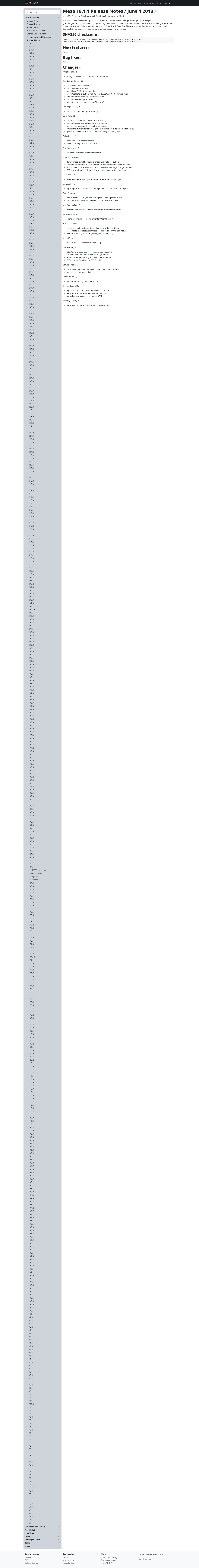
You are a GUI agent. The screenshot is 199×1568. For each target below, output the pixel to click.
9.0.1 (31, 1368)
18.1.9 (31, 831)
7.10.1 (31, 1410)
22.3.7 (31, 394)
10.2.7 (31, 1249)
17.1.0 (31, 1002)
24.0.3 (31, 307)
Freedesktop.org (155, 1554)
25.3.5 (31, 111)
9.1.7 (31, 1336)
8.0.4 (31, 1378)
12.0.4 (31, 1050)
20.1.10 (32, 609)
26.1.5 (31, 59)
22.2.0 (31, 432)
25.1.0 (31, 194)
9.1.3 (31, 1349)
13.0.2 (31, 1044)
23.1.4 (31, 362)
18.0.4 (31, 886)
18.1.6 (31, 847)
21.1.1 (31, 555)
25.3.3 (31, 117)
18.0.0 (31, 905)
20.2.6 (31, 587)
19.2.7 (31, 703)
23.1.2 (31, 368)
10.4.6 (31, 1195)
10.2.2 (31, 1265)
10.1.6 (31, 1275)
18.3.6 (31, 780)
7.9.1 (31, 1420)
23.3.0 (31, 339)
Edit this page (145, 1559)
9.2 (30, 1333)
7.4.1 (31, 1471)
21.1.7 (31, 532)
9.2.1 (31, 1330)
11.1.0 (31, 1098)
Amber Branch (33, 27)
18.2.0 (31, 838)
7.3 (30, 1478)
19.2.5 (31, 709)
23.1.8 (31, 349)
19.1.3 (31, 744)
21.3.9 (31, 455)
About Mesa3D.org (109, 1557)
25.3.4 (31, 114)
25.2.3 (31, 146)
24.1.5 (31, 268)
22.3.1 (31, 413)
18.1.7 (31, 844)
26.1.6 (31, 56)
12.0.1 (31, 1063)
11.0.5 (31, 1108)
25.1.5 (31, 172)
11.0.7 (31, 1101)
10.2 (30, 1272)
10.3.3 (31, 1230)
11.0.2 (31, 1121)
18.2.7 (31, 806)
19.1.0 (31, 760)
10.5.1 (31, 1188)
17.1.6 (31, 976)
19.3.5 (31, 674)
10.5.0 (31, 1192)
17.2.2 (31, 953)
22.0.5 (31, 458)
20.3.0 (31, 600)
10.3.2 (31, 1233)
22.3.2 (31, 410)
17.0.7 (31, 992)
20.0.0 (31, 680)
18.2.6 (31, 815)
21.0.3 (31, 561)
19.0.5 (31, 767)
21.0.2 (31, 564)
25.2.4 (31, 143)
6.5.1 (31, 1510)
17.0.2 (31, 1015)
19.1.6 (31, 735)
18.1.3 (31, 857)
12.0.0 (31, 1066)
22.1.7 (31, 436)
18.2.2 (31, 828)
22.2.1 (31, 429)
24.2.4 (31, 246)
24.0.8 (31, 291)
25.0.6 (31, 191)
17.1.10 (32, 957)
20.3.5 (31, 571)
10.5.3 (31, 1179)
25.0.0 (31, 214)
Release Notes (33, 40)
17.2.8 (31, 928)
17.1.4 (31, 982)
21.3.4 (31, 497)
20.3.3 (31, 580)
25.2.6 (31, 136)
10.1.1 (31, 1291)
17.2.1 (31, 960)
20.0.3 (31, 667)
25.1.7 (31, 165)
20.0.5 (31, 661)
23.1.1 (31, 374)
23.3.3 (31, 329)
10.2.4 (31, 1259)
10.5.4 (31, 1175)
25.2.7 (31, 133)
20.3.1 (31, 590)
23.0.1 (31, 387)
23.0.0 (31, 391)
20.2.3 (31, 603)
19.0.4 (31, 770)
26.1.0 (31, 82)
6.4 (30, 1523)
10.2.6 (31, 1253)
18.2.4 (31, 822)
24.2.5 (31, 243)
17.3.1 (31, 931)
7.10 (30, 1413)
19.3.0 (31, 699)
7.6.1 (31, 1446)
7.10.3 (31, 1404)
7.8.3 (31, 1426)
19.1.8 (31, 722)
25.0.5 (31, 198)
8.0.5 (31, 1375)
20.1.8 (31, 622)
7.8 (30, 1436)
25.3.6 (31, 104)
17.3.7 (31, 908)
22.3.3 (31, 407)
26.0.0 (31, 107)
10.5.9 (31, 1153)
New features (36, 873)
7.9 (30, 1423)
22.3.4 (31, 403)
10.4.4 (31, 1201)
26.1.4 (31, 62)
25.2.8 (31, 124)
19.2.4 (31, 712)
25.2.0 (31, 162)
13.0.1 (31, 1047)
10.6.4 (31, 1143)
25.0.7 (31, 185)
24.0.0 (31, 320)
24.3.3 (31, 220)
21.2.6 (31, 510)
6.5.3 (31, 1504)
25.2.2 (31, 149)
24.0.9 (31, 281)
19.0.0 (31, 789)
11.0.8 (31, 1095)
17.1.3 (31, 986)
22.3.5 (31, 400)
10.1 (30, 1294)
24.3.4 (31, 217)
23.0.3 (31, 381)
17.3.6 (31, 912)
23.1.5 (31, 358)
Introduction (32, 21)
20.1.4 (31, 635)
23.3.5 (31, 323)
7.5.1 (31, 1455)
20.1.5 (31, 632)
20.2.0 (31, 616)
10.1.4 (31, 1282)
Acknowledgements (109, 1560)
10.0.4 (31, 1301)
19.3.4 (31, 683)
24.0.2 (31, 310)
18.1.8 (31, 841)
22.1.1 (31, 461)
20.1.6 (31, 629)
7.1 (30, 1484)
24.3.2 (31, 223)
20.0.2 (31, 670)
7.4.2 (31, 1468)
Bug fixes (34, 876)
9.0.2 (31, 1365)
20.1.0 (31, 651)
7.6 (30, 1449)
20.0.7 (31, 654)
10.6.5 (31, 1140)
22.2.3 (31, 423)
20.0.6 (31, 658)
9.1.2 (31, 1352)
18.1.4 (31, 854)
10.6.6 (31, 1137)
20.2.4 (31, 596)
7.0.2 (31, 1494)
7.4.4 (31, 1462)
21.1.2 (31, 551)
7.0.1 (31, 1497)
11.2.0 (31, 1082)
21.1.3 (31, 548)
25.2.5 (31, 140)
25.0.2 (31, 207)
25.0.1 (31, 210)
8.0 (30, 1391)
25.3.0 (31, 130)
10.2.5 (31, 1256)
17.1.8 (31, 970)
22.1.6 (31, 439)
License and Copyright (36, 34)
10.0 (30, 1314)
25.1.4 (31, 175)
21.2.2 (31, 526)
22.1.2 (31, 452)
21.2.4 (31, 519)
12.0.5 (31, 1040)
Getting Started (151, 3)
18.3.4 (31, 793)
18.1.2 (31, 860)
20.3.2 (31, 584)
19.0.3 (31, 773)
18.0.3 (31, 889)
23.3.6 (31, 313)
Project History (33, 24)
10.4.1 (31, 1214)
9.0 (30, 1372)
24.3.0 (31, 233)
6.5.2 (31, 1507)
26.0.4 (31, 91)
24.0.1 (31, 317)
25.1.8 (31, 159)
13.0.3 (31, 1037)
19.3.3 (31, 686)
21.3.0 (31, 513)
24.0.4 (31, 304)
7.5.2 (31, 1452)
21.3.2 (31, 503)
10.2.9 (31, 1240)
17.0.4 (31, 1008)
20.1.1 (31, 648)
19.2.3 (31, 715)
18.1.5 (31, 851)
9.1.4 (31, 1346)
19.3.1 (31, 696)
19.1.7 (31, 732)
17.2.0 (31, 966)
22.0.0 (31, 484)
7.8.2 (31, 1430)
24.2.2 (31, 252)
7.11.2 (31, 1394)
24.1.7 (31, 255)
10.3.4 (31, 1227)
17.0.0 (31, 1027)
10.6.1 (31, 1156)
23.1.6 (31, 355)
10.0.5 (31, 1298)
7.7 (30, 1442)
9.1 (30, 1359)
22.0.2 (31, 474)
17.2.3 (31, 950)
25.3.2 (31, 120)
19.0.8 (31, 751)
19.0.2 (31, 777)
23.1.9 (31, 346)
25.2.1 (31, 156)
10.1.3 (31, 1285)
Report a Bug (68, 1563)
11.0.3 (31, 1114)
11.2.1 (31, 1076)
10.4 (30, 1220)
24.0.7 (31, 294)
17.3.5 (31, 915)
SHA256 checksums (38, 870)
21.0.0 (31, 574)
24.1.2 (31, 278)
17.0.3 (31, 1011)
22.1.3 (31, 448)
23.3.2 (31, 333)
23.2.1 (31, 342)
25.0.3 (31, 204)
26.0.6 (31, 85)
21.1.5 (31, 542)
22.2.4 (31, 420)
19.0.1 (31, 783)
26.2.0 (31, 53)
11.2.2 (31, 1069)
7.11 (30, 1401)
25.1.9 (31, 153)
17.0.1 (31, 1021)
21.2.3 (31, 522)
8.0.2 (31, 1385)
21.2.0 (31, 535)
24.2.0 (31, 265)
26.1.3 (31, 66)
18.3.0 (31, 812)
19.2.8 (31, 693)
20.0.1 (31, 677)
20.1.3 (31, 638)
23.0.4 (31, 371)
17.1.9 (31, 963)
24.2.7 (31, 236)
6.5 (30, 1513)
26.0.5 (31, 88)
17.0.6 (31, 999)
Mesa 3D (33, 3)
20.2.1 (31, 613)
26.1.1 (31, 75)
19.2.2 (31, 719)
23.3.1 (31, 336)
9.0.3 (31, 1362)
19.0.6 (31, 764)
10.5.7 (31, 1166)
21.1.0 (31, 558)
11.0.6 (31, 1105)
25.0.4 (31, 201)
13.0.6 (31, 1018)
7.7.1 (31, 1439)
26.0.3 (31, 95)
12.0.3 (31, 1056)
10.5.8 (31, 1159)
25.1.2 (31, 181)
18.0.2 (31, 892)
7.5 (30, 1458)
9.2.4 (31, 1320)
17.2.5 (31, 944)
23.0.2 (31, 384)
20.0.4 (31, 664)
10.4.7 (31, 1185)
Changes (34, 879)
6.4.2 (31, 1516)
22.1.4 (31, 445)
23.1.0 (31, 378)
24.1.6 (31, 262)
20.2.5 (31, 593)
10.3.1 (31, 1237)
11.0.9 (31, 1089)
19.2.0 (31, 728)
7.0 (30, 1500)
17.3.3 (31, 921)
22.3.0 (31, 416)
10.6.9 (31, 1118)
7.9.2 (31, 1417)
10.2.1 (31, 1269)
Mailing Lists (68, 1560)
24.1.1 (31, 284)
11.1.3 (31, 1079)
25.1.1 (31, 188)
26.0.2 (31, 98)
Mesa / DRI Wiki (107, 1563)
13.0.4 (31, 1031)
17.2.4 (31, 947)
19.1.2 (31, 748)
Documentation (166, 3)
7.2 (30, 1481)
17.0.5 (31, 1005)
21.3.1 (31, 506)
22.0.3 (31, 471)
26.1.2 (31, 69)
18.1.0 (31, 883)
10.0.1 (31, 1311)
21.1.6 (31, 539)
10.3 (30, 1243)
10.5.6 (31, 1169)
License (28, 1557)
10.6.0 (31, 1163)
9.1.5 (31, 1343)
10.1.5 (31, 1278)
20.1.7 (31, 625)
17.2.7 (31, 934)
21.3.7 (31, 487)
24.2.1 (31, 259)
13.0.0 (31, 1053)
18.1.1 (31, 867)
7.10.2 (31, 1407)
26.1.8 (31, 46)
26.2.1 (31, 43)
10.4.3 (31, 1204)
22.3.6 (31, 397)
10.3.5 (31, 1224)
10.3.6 (31, 1217)
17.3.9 (31, 899)
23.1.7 (31, 352)
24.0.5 (31, 300)
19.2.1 (31, 725)
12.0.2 (31, 1060)
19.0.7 (31, 757)
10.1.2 (31, 1288)
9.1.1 (31, 1356)
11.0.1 (31, 1124)
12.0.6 (31, 1034)
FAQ (26, 1560)
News (140, 3)
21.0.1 (31, 567)
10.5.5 (31, 1172)
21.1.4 (31, 545)
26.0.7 (31, 79)
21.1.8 (31, 529)
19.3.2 (31, 690)
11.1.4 (31, 1072)
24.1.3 (31, 275)
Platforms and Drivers (36, 30)
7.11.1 (31, 1397)
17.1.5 (31, 979)
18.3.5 (31, 786)
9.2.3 (31, 1323)
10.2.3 (31, 1262)
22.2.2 (31, 426)
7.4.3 (31, 1465)
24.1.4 (31, 272)
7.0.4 (31, 1487)
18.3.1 (31, 809)
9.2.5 (31, 1317)
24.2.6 (31, 239)
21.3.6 (31, 490)
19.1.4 (31, 741)
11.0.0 (31, 1130)
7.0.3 (31, 1491)
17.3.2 (31, 925)
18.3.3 (31, 796)
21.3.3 (31, 500)
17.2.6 (31, 941)
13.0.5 (31, 1024)
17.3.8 (31, 902)
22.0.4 (31, 465)
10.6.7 (31, 1134)
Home (133, 3)
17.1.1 (31, 995)
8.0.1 (31, 1388)
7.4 (30, 1475)
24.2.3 (31, 249)
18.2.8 (31, 802)
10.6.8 (31, 1127)
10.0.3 (31, 1304)
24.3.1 (31, 227)
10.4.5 (31, 1198)
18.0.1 (31, 896)
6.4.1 (31, 1520)
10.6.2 (31, 1150)
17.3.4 (31, 918)
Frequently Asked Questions (39, 37)
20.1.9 (31, 619)
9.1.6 (31, 1339)
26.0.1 (31, 101)
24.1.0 (31, 288)
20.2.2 (31, 606)
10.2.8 (31, 1246)
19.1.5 (31, 738)
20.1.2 (31, 641)
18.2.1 (31, 834)
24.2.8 (31, 230)
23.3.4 (31, 326)
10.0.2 (31, 1307)
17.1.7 (31, 973)
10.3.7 (31, 1211)
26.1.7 (31, 50)
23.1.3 (31, 365)
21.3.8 (31, 481)
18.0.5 (31, 863)
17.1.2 (31, 989)
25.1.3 (31, 178)
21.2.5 (31, 516)
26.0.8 (31, 72)
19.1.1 (31, 754)
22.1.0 (31, 468)
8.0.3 (31, 1381)
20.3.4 (31, 577)
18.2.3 (31, 825)
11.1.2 (31, 1085)
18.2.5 (31, 818)
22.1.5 (31, 442)
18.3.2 (31, 799)
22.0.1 (31, 477)
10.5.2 (31, 1182)
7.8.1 (31, 1433)
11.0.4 (31, 1111)
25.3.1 (31, 127)
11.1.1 (31, 1092)
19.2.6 (31, 706)
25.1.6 (31, 169)
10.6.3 (31, 1146)
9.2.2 (31, 1327)
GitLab (66, 1557)
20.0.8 (31, 645)
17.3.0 (31, 937)
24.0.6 (31, 297)
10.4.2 (31, 1208)
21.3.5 (31, 493)
